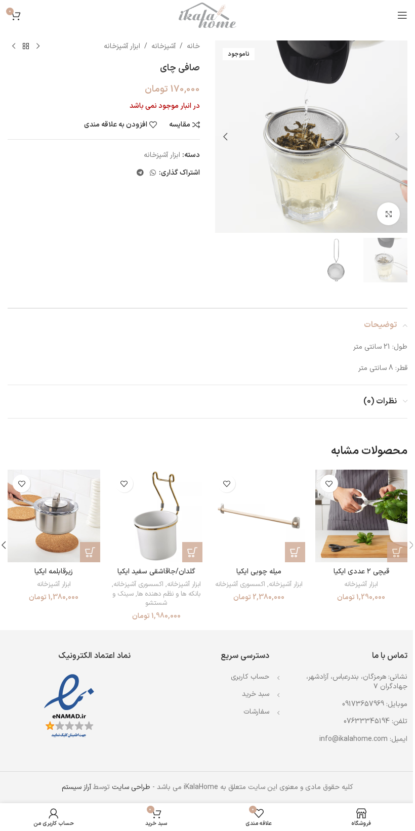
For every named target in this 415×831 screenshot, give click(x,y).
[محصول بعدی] (14, 46)
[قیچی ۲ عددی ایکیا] (361, 516)
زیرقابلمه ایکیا (53, 571)
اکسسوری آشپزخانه (240, 584)
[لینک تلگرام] (140, 173)
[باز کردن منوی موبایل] (402, 15)
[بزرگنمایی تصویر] (388, 213)
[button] (397, 137)
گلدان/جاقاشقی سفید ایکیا (156, 571)
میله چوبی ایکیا (258, 571)
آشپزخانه (163, 46)
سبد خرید (255, 694)
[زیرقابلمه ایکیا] (54, 516)
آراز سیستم (76, 787)
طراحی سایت (131, 787)
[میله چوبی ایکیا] (259, 516)
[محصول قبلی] (38, 46)
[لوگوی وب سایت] (207, 15)
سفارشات (256, 712)
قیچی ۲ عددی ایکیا (361, 571)
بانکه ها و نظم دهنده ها (168, 594)
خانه (193, 46)
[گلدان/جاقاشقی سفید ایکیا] (156, 516)
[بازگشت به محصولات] (26, 46)
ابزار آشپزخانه (122, 46)
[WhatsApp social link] (153, 173)
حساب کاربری (250, 677)
